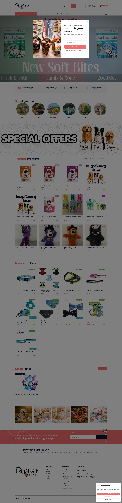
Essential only (108, 499)
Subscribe (75, 46)
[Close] (87, 21)
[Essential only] (118, 485)
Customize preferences (108, 496)
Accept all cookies (108, 493)
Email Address (68, 39)
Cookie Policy (107, 490)
